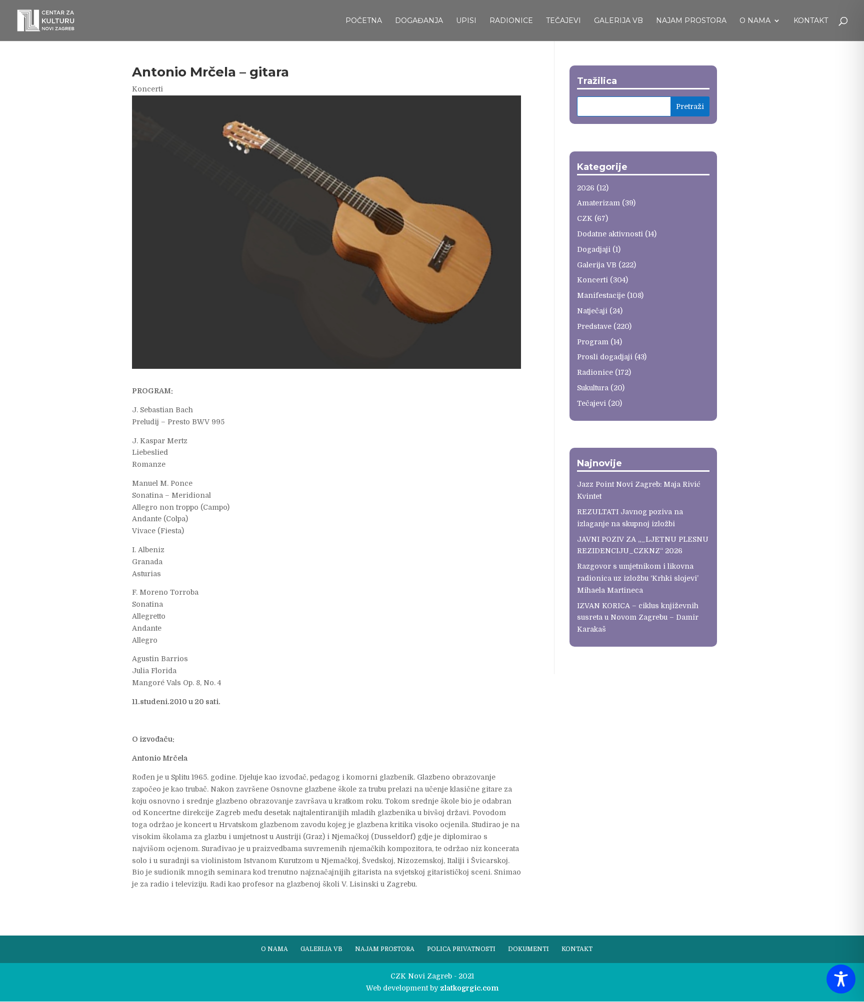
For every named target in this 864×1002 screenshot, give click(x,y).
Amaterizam (598, 203)
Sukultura (592, 388)
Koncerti (147, 89)
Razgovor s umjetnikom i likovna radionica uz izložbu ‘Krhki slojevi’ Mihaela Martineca (637, 578)
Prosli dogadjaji (604, 357)
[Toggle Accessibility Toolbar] (841, 979)
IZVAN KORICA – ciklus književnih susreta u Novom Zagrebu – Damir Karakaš (637, 618)
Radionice (511, 21)
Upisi (466, 21)
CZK (584, 218)
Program (592, 342)
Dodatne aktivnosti (610, 234)
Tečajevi (563, 21)
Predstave (594, 326)
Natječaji (592, 311)
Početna (364, 21)
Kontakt (811, 21)
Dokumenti (528, 949)
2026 (585, 188)
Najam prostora (691, 21)
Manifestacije (601, 295)
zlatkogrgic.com (469, 988)
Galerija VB (618, 21)
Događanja (419, 21)
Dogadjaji (593, 249)
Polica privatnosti (461, 949)
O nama (755, 21)
